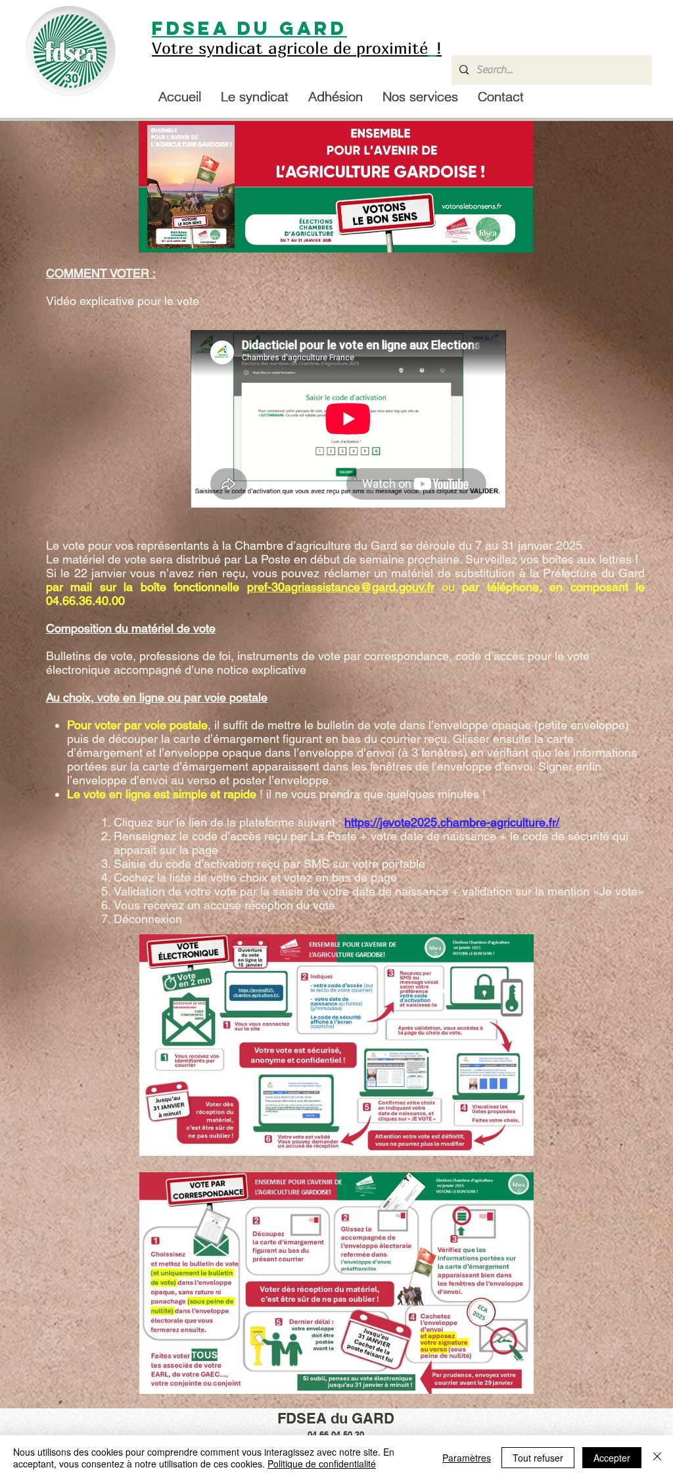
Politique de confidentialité (321, 1463)
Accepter (611, 1457)
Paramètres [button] (466, 1457)
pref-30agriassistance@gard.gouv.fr (340, 587)
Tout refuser (538, 1457)
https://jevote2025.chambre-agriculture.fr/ (451, 822)
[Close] (657, 1457)
